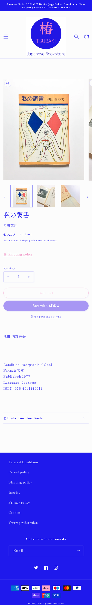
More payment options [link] (46, 316)
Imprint (14, 492)
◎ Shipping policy (18, 254)
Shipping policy (20, 482)
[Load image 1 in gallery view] (21, 196)
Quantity (9, 268)
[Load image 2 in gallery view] (46, 196)
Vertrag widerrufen (23, 522)
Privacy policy (19, 502)
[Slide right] (87, 197)
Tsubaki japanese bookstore (50, 603)
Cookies (15, 512)
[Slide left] (4, 197)
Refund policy (19, 472)
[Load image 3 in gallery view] (70, 196)
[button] (5, 37)
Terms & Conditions (24, 462)
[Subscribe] (78, 551)
